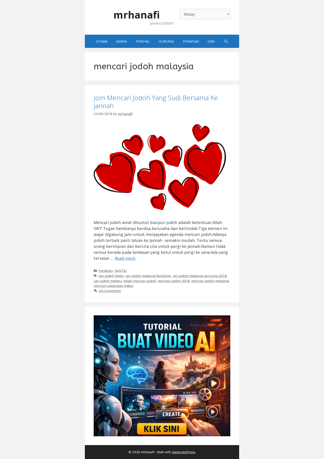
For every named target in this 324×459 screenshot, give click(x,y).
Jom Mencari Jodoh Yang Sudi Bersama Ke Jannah (156, 101)
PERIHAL (143, 41)
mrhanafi (136, 14)
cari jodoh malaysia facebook (148, 275)
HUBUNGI (166, 41)
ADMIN (121, 41)
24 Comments (110, 290)
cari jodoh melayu (108, 280)
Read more (125, 258)
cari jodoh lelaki (111, 275)
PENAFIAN (191, 41)
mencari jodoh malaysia (210, 280)
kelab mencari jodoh (139, 280)
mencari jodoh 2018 (174, 280)
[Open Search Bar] (225, 41)
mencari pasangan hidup (113, 285)
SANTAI (120, 270)
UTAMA (101, 41)
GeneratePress (184, 452)
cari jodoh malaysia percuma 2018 (200, 275)
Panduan (106, 270)
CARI (211, 41)
